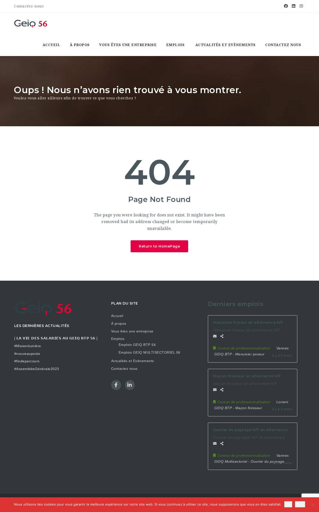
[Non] (312, 504)
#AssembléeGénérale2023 (36, 369)
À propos (80, 45)
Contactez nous (283, 45)
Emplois (175, 45)
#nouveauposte (27, 354)
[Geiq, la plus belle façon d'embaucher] (31, 23)
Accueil (51, 45)
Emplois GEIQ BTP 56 (137, 345)
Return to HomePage (159, 246)
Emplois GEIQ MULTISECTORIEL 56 (149, 352)
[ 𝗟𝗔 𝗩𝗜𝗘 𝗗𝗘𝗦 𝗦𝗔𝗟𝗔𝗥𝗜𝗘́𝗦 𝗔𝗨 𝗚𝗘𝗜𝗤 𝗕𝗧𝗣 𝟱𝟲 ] (56, 338)
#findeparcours (27, 361)
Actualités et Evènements (225, 45)
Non (300, 504)
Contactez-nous (29, 6)
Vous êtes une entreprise (128, 45)
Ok (288, 504)
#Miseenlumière (27, 346)
